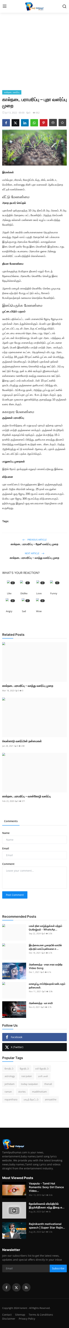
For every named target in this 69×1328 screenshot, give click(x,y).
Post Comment (15, 895)
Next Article (32, 553)
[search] (64, 6)
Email (5, 848)
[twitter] (16, 1287)
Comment (8, 864)
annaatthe (50, 1099)
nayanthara (11, 1099)
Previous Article (37, 539)
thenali (48, 1084)
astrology (10, 1076)
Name (6, 833)
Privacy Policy (27, 1318)
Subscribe (58, 1268)
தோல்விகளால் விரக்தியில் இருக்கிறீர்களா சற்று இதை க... (46, 1205)
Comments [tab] (11, 821)
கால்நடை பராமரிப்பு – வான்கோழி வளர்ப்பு (26, 796)
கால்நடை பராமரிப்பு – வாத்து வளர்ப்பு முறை (34, 557)
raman (8, 1091)
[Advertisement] (34, 54)
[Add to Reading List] (62, 122)
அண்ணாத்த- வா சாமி (41, 1003)
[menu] (4, 6)
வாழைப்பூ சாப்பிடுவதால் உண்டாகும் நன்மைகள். (47, 985)
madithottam (39, 1091)
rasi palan (26, 1076)
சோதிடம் (9, 1068)
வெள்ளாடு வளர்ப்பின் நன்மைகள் (22, 741)
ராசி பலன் (43, 1076)
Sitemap (20, 1314)
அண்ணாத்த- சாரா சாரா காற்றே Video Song (45, 966)
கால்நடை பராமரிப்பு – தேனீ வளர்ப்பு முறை (34, 544)
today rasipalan (29, 1084)
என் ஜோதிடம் (42, 1068)
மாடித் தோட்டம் (31, 1099)
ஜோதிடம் (24, 1068)
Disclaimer (8, 1318)
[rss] (26, 1287)
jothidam (10, 1084)
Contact (7, 1314)
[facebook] (6, 1287)
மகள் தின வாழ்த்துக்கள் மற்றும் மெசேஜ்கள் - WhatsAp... (45, 927)
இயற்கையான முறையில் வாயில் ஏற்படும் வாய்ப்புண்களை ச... (45, 947)
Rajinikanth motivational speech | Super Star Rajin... (47, 1225)
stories (22, 1091)
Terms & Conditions (41, 1314)
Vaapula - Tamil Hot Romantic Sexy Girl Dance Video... (46, 1187)
